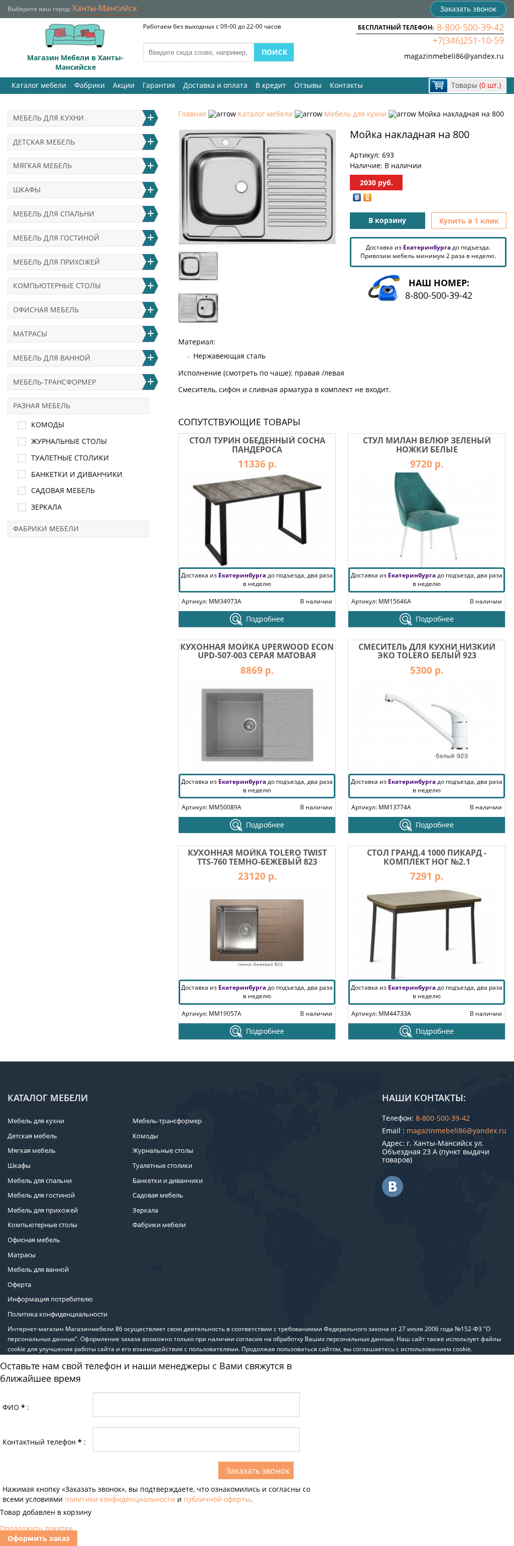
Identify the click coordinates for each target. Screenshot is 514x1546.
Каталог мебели (39, 85)
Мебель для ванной (51, 358)
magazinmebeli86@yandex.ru (454, 56)
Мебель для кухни (355, 113)
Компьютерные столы (57, 285)
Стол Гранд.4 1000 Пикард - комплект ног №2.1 (426, 857)
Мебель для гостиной (56, 238)
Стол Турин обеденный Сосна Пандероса (257, 445)
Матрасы (30, 333)
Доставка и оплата (215, 85)
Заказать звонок (468, 9)
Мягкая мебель (42, 165)
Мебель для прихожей (56, 262)
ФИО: (16, 1407)
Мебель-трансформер (54, 382)
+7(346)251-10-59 (468, 40)
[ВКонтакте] (357, 197)
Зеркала (46, 507)
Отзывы (308, 85)
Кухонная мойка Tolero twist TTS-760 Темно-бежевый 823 (257, 857)
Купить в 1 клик (469, 220)
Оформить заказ (39, 1538)
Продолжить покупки (36, 1528)
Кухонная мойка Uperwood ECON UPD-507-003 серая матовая (257, 651)
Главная (192, 113)
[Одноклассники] (367, 197)
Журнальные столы (69, 441)
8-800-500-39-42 (470, 27)
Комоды (47, 424)
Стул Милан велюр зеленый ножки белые (427, 445)
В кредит (270, 85)
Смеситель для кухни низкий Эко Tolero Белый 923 (426, 651)
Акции (124, 85)
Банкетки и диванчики (76, 474)
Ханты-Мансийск (104, 8)
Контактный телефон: (44, 1442)
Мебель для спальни (53, 213)
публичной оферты (217, 1499)
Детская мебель (44, 142)
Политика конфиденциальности (57, 1314)
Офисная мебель (46, 309)
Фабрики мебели (46, 528)
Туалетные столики (70, 457)
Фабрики (89, 85)
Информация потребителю (50, 1298)
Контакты (346, 85)
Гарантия (159, 85)
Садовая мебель (63, 490)
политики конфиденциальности (120, 1499)
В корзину (387, 220)
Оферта (19, 1284)
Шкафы (27, 189)
